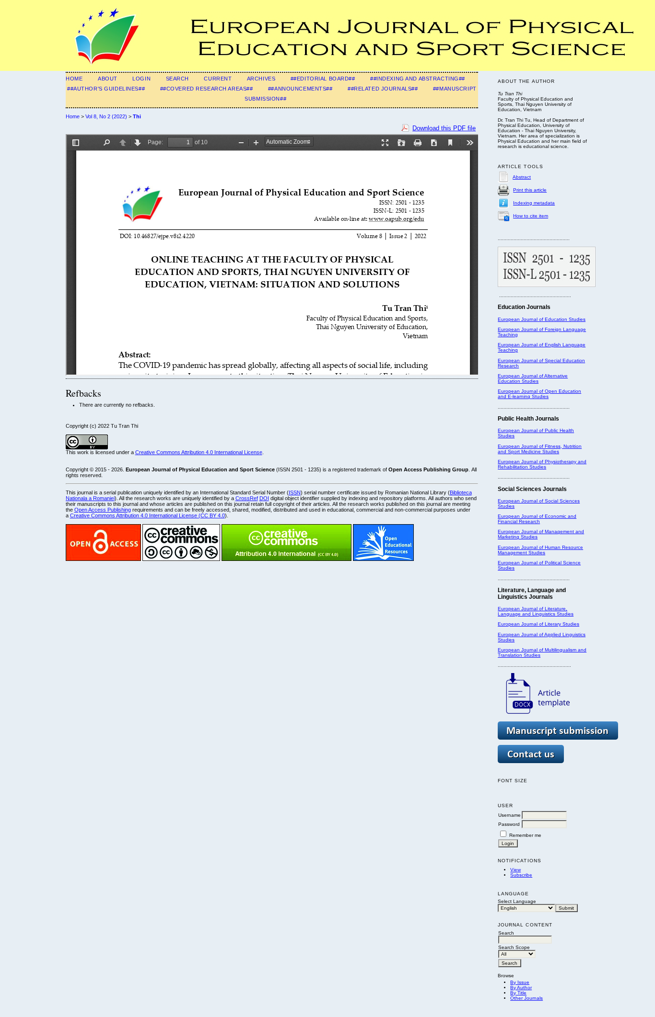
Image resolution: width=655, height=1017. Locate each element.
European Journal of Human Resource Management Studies (540, 550)
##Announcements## (300, 88)
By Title (518, 992)
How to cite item (530, 215)
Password (509, 824)
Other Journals (526, 998)
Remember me (525, 835)
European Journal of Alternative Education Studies (533, 378)
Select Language (517, 901)
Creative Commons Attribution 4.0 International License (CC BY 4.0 (147, 515)
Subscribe (521, 875)
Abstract (522, 177)
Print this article (530, 190)
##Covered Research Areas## (206, 88)
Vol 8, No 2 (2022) (106, 116)
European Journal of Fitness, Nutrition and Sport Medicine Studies (540, 449)
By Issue (519, 982)
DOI (264, 498)
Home (74, 78)
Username (509, 815)
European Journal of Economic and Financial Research (537, 519)
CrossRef (246, 498)
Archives (261, 78)
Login (141, 78)
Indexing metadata (534, 203)
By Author (521, 987)
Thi (137, 116)
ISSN (295, 492)
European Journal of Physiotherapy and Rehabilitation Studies (542, 464)
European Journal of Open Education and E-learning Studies (539, 394)
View (515, 869)
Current (218, 78)
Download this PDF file (444, 128)
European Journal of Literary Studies (538, 624)
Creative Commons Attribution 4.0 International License (198, 452)
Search (177, 78)
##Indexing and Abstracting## (417, 78)
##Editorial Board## (323, 78)
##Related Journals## (383, 88)
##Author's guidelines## (106, 88)
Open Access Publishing (102, 510)
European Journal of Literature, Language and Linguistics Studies (535, 611)
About (107, 78)
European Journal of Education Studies (541, 319)
